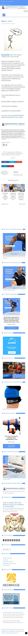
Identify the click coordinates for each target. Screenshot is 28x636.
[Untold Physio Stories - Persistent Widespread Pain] (5, 188)
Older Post (21, 204)
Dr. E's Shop (5, 559)
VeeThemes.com (14, 632)
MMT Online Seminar (9, 1)
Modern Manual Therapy (8, 561)
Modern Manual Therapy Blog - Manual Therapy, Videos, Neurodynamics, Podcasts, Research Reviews (12, 631)
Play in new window (15, 55)
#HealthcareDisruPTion (10, 153)
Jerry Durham (13, 154)
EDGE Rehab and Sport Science (9, 563)
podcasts (18, 154)
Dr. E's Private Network (7, 558)
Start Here (2, 1)
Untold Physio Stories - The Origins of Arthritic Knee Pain (13, 196)
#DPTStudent (18, 152)
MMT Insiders (3, 4)
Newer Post (5, 204)
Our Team (9, 4)
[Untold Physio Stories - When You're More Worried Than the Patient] (21, 188)
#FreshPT (3, 153)
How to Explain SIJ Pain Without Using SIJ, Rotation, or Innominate (13, 504)
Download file (5, 55)
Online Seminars (6, 565)
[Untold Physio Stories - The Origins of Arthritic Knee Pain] (13, 188)
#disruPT (13, 152)
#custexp (9, 152)
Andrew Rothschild (19, 153)
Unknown (7, 23)
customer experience (5, 154)
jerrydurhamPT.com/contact (15, 117)
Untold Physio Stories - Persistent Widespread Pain (5, 196)
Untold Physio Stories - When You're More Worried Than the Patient (21, 196)
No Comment (12, 23)
